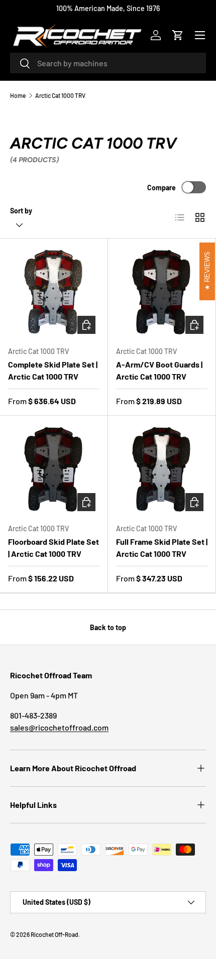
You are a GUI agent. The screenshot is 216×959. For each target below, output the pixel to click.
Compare (161, 187)
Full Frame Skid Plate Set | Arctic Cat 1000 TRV (161, 547)
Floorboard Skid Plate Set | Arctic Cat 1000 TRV (53, 547)
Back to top (108, 627)
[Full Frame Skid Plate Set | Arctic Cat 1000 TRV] (161, 469)
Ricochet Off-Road (54, 934)
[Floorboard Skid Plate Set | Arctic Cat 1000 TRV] (53, 469)
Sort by (21, 210)
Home (18, 95)
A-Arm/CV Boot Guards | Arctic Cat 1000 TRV (159, 370)
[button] (178, 35)
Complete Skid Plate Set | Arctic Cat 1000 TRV (52, 370)
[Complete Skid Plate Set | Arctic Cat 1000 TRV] (53, 292)
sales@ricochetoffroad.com (59, 727)
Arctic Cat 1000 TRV (60, 95)
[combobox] (108, 63)
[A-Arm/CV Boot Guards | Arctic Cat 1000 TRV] (161, 292)
